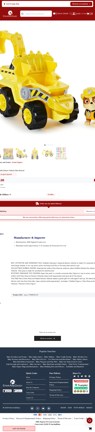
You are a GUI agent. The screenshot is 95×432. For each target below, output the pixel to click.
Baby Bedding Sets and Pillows (52, 367)
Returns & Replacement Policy (58, 383)
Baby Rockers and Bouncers (19, 359)
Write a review (46, 338)
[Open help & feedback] (90, 420)
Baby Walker (49, 357)
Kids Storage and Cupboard (17, 364)
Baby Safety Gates (80, 359)
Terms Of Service (56, 395)
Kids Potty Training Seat (78, 364)
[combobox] (36, 13)
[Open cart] (90, 428)
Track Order (79, 418)
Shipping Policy (55, 390)
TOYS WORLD (79, 408)
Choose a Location (80, 4)
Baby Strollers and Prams (17, 357)
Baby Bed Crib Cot (39, 359)
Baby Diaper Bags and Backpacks (25, 367)
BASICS (89, 408)
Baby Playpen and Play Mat (46, 362)
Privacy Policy (55, 377)
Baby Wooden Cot (80, 357)
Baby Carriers (35, 364)
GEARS (63, 408)
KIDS (70, 408)
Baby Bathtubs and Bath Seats (54, 364)
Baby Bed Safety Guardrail (23, 362)
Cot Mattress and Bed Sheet (59, 359)
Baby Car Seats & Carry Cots (70, 362)
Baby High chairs (35, 357)
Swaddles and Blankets (75, 367)
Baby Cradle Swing (63, 357)
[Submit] (23, 13)
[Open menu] (91, 13)
